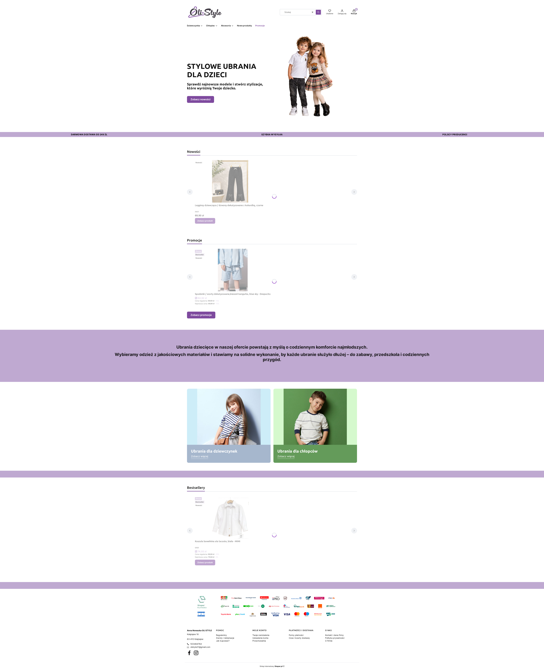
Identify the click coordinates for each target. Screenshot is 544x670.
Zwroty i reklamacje (225, 638)
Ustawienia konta (260, 638)
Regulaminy (221, 635)
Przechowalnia (259, 641)
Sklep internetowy (271, 666)
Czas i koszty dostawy (299, 638)
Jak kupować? (223, 641)
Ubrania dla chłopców (297, 451)
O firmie (328, 641)
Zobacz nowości (201, 99)
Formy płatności (296, 635)
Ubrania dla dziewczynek (214, 451)
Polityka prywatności (334, 638)
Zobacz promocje (201, 314)
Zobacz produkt (205, 221)
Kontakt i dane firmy (334, 635)
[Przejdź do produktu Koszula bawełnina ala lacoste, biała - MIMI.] (230, 517)
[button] (318, 12)
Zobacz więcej (199, 456)
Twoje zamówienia (260, 635)
